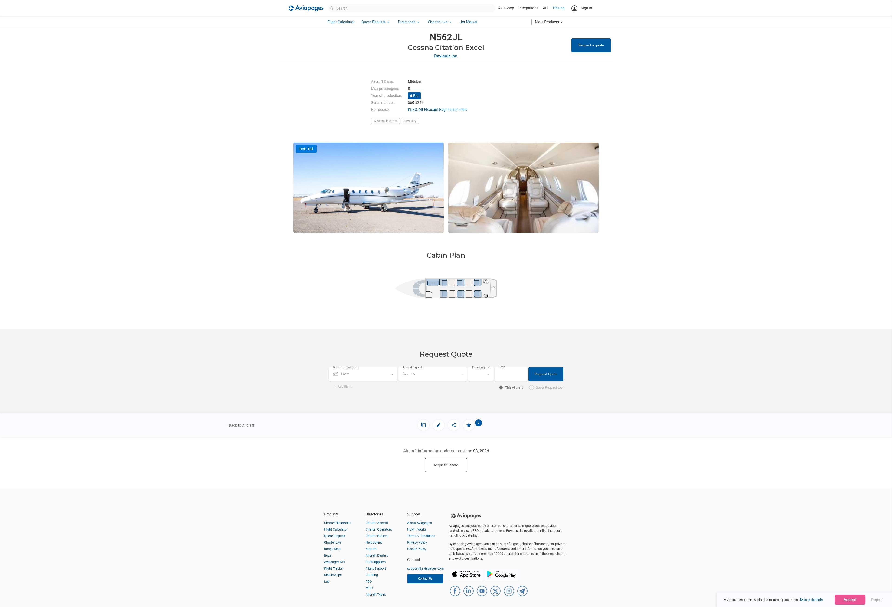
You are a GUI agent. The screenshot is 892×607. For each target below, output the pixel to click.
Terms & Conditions (421, 536)
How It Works (416, 529)
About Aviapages (419, 523)
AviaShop (506, 8)
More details (811, 599)
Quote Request (334, 536)
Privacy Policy (417, 542)
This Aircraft (514, 387)
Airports (371, 549)
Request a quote (591, 45)
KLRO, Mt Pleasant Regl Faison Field (437, 109)
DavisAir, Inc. (446, 55)
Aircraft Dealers (377, 555)
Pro (415, 96)
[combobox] (363, 374)
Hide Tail (306, 149)
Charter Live (332, 542)
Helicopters (374, 542)
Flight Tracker (334, 568)
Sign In (586, 8)
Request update (446, 465)
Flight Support (376, 568)
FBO (369, 581)
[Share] (453, 425)
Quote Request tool (549, 387)
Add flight (345, 386)
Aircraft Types (376, 594)
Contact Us (425, 578)
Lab (327, 581)
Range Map (332, 549)
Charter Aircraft (377, 523)
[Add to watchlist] (469, 425)
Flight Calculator (341, 22)
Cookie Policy (416, 549)
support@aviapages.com (425, 568)
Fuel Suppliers (376, 562)
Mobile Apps (333, 575)
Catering (372, 575)
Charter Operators (379, 529)
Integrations (528, 8)
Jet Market (468, 22)
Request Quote (546, 374)
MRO (369, 588)
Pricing (558, 8)
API (545, 8)
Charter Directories (337, 523)
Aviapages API (334, 562)
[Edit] (438, 425)
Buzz (327, 555)
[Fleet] (423, 425)
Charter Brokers (377, 536)
